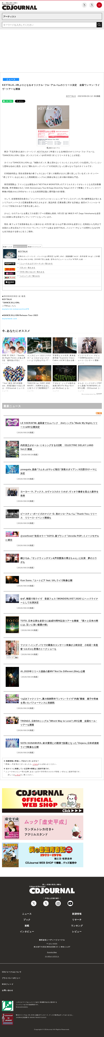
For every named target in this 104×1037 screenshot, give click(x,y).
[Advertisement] (52, 52)
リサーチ (77, 919)
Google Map (52, 952)
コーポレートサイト (52, 956)
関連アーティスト (20, 247)
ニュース (27, 913)
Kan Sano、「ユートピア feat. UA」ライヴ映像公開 (46, 580)
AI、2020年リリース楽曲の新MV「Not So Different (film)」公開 (52, 671)
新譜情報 (77, 913)
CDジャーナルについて (12, 972)
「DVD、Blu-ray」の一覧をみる (31, 272)
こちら (35, 764)
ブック (27, 919)
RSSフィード (7, 984)
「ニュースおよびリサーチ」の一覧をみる (36, 263)
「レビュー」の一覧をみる (29, 276)
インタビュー (27, 931)
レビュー (77, 931)
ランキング (77, 925)
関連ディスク (7, 247)
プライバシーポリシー (11, 978)
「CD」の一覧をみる (27, 267)
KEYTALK (71, 96)
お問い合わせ (7, 990)
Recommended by (89, 394)
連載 (27, 925)
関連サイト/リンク (34, 247)
